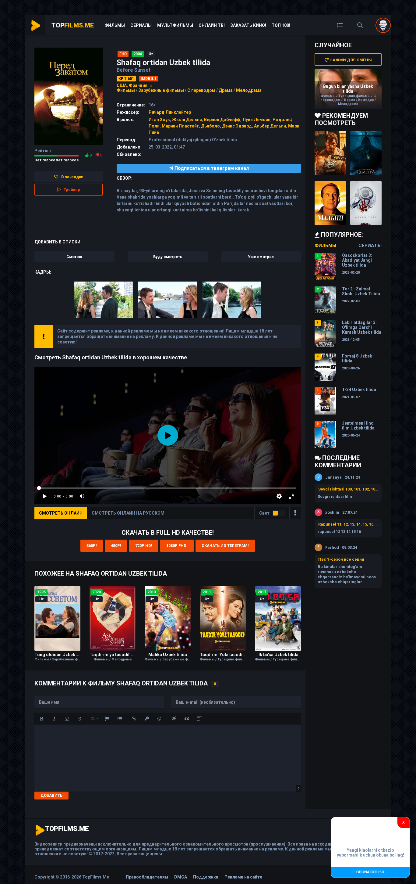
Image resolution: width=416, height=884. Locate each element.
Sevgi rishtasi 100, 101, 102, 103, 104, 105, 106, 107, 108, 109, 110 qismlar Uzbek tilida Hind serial (348, 489)
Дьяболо (210, 126)
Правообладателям (147, 877)
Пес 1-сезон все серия (341, 559)
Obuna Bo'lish (370, 872)
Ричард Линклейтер (170, 112)
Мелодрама (249, 90)
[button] (41, 718)
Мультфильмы (175, 25)
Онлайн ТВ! (212, 25)
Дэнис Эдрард (237, 126)
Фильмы (114, 25)
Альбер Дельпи (270, 126)
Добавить (51, 795)
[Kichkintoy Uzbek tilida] (330, 203)
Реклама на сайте (243, 877)
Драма (226, 90)
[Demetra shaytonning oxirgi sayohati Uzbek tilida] (366, 153)
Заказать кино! (248, 25)
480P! (116, 545)
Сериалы (141, 25)
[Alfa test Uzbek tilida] (366, 203)
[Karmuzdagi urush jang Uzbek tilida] (330, 153)
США (122, 85)
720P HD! (143, 545)
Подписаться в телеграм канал (211, 168)
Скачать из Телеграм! (225, 545)
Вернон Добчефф (222, 119)
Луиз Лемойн (256, 119)
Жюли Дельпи (187, 119)
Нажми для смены (350, 60)
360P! (91, 545)
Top (72, 25)
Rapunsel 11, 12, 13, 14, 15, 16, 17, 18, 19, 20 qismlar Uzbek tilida (348, 524)
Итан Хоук (159, 119)
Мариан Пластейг (180, 126)
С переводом (201, 90)
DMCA (180, 877)
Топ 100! (281, 25)
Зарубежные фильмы (161, 90)
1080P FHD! (177, 545)
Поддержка (205, 877)
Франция (138, 85)
